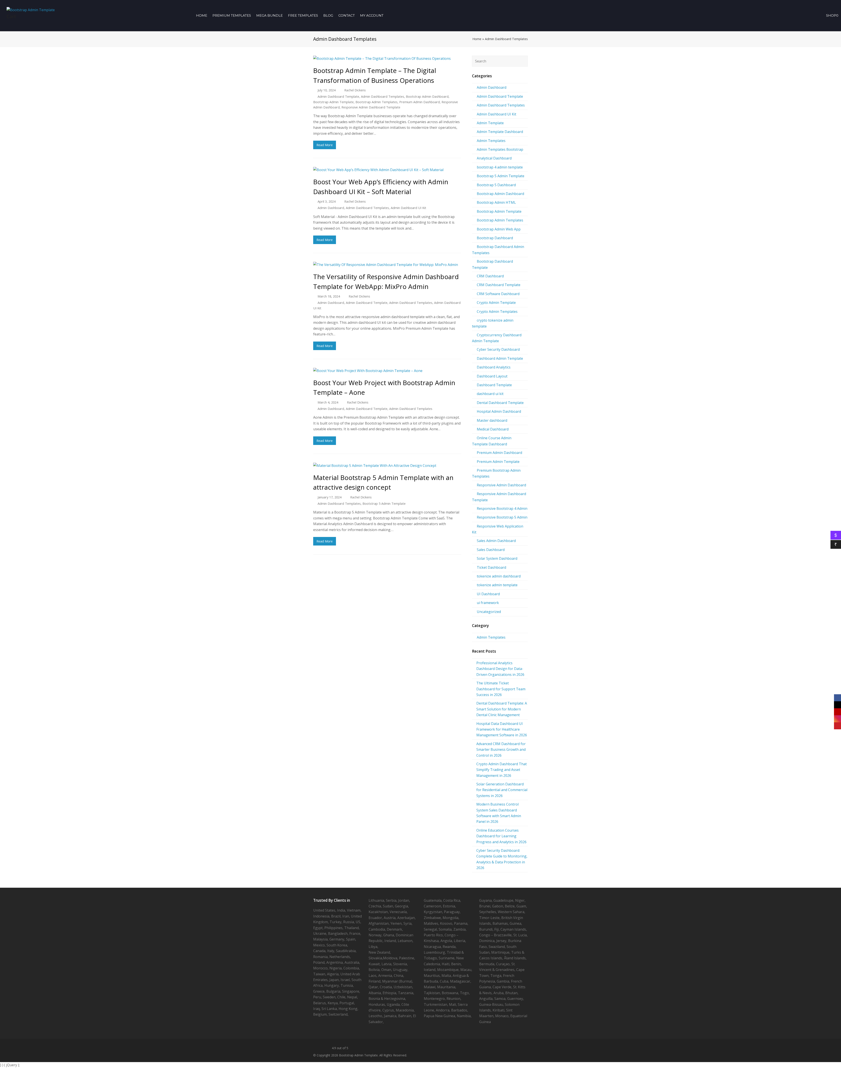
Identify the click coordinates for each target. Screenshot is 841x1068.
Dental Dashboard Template (500, 402)
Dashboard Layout (492, 376)
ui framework (488, 602)
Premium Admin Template (498, 461)
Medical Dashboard (493, 429)
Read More (324, 145)
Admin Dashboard (331, 207)
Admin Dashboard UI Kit (408, 207)
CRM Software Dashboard (498, 293)
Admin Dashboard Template (338, 96)
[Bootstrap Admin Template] (31, 9)
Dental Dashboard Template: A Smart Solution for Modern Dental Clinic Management (501, 709)
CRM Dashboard (490, 276)
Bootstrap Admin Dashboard (427, 96)
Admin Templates (491, 140)
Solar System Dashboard (497, 558)
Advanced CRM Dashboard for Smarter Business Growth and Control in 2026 (501, 749)
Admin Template (490, 122)
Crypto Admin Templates (497, 311)
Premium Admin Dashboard (419, 102)
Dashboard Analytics (494, 367)
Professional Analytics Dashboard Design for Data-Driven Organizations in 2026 (500, 669)
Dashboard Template (494, 385)
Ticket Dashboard (491, 567)
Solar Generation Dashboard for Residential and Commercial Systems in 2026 (501, 790)
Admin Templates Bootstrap (500, 149)
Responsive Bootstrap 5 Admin (502, 517)
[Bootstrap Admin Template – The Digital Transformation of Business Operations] (387, 58)
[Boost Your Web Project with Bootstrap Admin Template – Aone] (387, 371)
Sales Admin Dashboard (496, 540)
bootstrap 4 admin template (500, 167)
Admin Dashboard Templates (382, 96)
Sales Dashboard (491, 549)
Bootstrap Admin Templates (376, 102)
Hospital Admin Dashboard (499, 411)
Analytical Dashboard (494, 158)
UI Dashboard (488, 594)
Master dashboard (492, 420)
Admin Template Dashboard (500, 131)
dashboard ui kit (490, 393)
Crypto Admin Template (496, 302)
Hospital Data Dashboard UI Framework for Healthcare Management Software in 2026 (501, 729)
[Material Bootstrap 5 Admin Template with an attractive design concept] (387, 465)
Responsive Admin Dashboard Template (370, 107)
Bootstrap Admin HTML (496, 202)
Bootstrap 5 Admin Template (384, 503)
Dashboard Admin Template (500, 358)
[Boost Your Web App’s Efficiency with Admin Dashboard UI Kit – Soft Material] (387, 170)
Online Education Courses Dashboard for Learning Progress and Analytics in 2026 (501, 836)
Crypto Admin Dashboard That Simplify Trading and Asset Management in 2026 (501, 770)
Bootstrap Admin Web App (499, 229)
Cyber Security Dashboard (498, 349)
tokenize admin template (497, 585)
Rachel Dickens (355, 90)
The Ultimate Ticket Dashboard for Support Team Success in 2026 (500, 689)
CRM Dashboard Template (498, 284)
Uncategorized (489, 611)
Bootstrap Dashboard (495, 238)
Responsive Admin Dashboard (501, 485)
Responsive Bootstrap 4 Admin (502, 508)
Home (476, 39)
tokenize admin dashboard (499, 576)
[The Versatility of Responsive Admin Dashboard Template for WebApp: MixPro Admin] (387, 264)
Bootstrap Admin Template (333, 102)
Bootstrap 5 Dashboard (496, 184)
